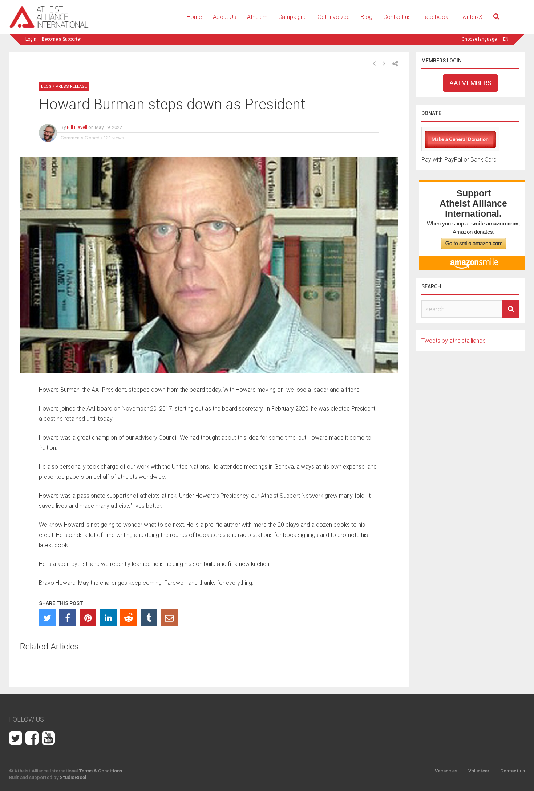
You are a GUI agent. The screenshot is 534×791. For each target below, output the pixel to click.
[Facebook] (67, 617)
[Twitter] (47, 617)
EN (506, 39)
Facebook (435, 16)
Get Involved (333, 16)
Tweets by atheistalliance (453, 340)
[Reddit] (128, 617)
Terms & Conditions (100, 771)
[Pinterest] (88, 617)
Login (30, 39)
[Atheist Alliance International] (49, 26)
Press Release (71, 86)
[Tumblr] (149, 617)
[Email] (169, 617)
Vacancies (446, 771)
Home (194, 16)
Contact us (397, 16)
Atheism (257, 16)
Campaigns (292, 16)
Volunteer (478, 771)
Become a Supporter (61, 39)
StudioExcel (73, 777)
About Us (224, 16)
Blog (366, 16)
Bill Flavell (77, 127)
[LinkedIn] (108, 617)
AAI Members (470, 83)
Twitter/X (470, 16)
